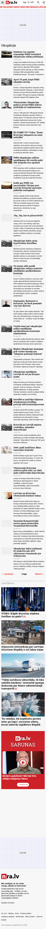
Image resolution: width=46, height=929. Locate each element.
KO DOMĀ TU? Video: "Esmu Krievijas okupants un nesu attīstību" (28, 135)
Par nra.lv (4, 913)
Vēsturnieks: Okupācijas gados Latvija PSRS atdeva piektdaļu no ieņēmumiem (27, 104)
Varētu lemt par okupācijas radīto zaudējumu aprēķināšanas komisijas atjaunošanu (27, 330)
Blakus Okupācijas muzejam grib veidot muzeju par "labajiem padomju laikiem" (28, 351)
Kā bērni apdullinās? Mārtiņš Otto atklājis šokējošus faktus (19, 777)
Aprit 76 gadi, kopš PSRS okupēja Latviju (26, 80)
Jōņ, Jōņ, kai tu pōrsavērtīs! (28, 215)
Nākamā (40, 574)
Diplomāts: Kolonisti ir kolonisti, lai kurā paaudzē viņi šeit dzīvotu (27, 303)
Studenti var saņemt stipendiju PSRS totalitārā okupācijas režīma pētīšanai (28, 54)
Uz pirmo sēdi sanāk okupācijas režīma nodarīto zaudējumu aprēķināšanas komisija (27, 270)
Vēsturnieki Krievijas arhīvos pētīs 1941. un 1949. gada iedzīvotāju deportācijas (29, 470)
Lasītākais (7, 583)
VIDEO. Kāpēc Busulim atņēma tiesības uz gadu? (20, 615)
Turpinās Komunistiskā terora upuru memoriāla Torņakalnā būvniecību (25, 523)
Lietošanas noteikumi (8, 917)
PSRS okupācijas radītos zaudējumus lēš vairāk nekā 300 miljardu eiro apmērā (28, 160)
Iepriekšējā (7, 574)
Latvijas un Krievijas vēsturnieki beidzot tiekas (27, 494)
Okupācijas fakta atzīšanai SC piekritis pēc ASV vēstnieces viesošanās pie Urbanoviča (27, 552)
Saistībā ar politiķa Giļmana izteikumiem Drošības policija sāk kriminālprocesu (28, 402)
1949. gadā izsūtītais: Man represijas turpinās (27, 448)
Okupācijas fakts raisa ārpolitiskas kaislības (25, 241)
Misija (17, 913)
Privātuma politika (25, 913)
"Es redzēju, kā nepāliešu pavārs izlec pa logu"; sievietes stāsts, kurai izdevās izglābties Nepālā (21, 721)
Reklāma (11, 913)
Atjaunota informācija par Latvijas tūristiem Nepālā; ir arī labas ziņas (22, 648)
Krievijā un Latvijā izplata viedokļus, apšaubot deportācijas (27, 427)
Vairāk (24, 784)
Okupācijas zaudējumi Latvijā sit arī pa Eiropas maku (26, 374)
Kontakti (3, 920)
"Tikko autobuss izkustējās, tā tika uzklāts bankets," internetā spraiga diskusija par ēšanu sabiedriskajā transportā (22, 684)
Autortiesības (20, 917)
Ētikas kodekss (30, 917)
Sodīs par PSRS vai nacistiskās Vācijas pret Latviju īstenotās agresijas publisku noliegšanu (27, 187)
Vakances (39, 917)
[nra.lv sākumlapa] (11, 2)
